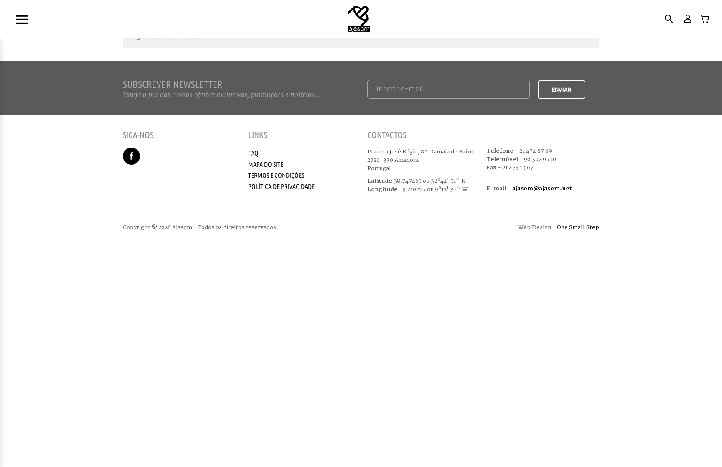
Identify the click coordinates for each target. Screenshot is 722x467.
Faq (253, 153)
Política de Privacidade (281, 186)
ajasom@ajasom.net (542, 188)
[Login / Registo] (687, 19)
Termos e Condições (276, 175)
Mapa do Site (265, 164)
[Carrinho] (704, 19)
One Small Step (578, 227)
